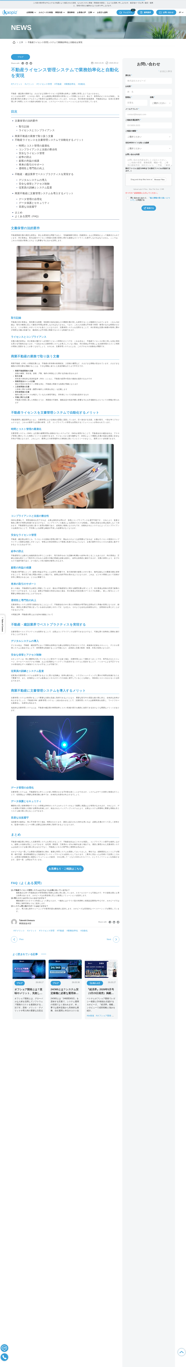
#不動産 (58, 84)
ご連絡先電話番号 (133, 120)
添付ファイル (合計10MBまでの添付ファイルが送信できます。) (147, 169)
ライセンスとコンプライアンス (37, 130)
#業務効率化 (70, 84)
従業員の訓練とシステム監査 (35, 187)
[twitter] (30, 63)
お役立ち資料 (102, 12)
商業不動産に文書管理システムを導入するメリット (44, 193)
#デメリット (17, 84)
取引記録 (24, 126)
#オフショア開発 (104, 1016)
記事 (90, 12)
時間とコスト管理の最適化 (34, 145)
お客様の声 (81, 12)
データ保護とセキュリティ (34, 203)
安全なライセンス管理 (31, 153)
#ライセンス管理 (44, 84)
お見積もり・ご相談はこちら (65, 868)
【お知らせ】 (95, 983)
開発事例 (71, 12)
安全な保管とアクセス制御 (34, 183)
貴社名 (128, 75)
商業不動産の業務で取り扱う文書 (34, 136)
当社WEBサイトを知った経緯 (137, 143)
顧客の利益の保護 (29, 160)
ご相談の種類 (131, 131)
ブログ (20, 57)
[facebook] (22, 63)
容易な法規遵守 (28, 206)
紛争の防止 (25, 157)
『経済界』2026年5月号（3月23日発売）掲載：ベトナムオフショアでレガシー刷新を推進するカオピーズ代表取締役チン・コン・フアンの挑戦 (101, 991)
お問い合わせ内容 (132, 154)
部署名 (128, 97)
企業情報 (30, 12)
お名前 (128, 86)
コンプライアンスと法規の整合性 (38, 149)
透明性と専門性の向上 (31, 168)
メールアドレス (132, 109)
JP (180, 12)
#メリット (30, 84)
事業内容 (58, 12)
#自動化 (81, 84)
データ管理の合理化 (30, 199)
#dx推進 (91, 1016)
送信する (150, 208)
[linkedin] (27, 63)
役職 (152, 97)
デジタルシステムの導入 (33, 180)
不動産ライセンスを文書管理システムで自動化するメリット (49, 139)
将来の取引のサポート (31, 164)
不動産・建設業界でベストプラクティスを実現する (44, 174)
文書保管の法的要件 (26, 120)
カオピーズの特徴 (46, 12)
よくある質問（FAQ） (27, 216)
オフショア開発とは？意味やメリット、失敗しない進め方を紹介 (28, 991)
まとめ (19, 212)
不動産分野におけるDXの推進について (37, 614)
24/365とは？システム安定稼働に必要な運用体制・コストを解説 (65, 991)
